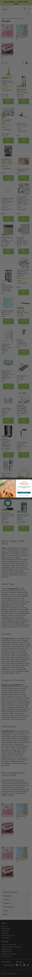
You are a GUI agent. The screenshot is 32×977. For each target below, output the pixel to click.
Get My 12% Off (24, 492)
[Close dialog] (31, 480)
